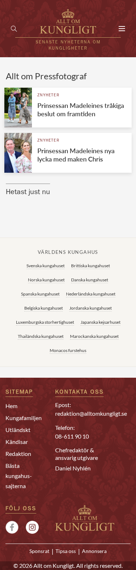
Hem (11, 405)
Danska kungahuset (89, 279)
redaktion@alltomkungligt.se (91, 413)
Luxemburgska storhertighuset (45, 322)
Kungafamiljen (23, 417)
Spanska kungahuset (40, 294)
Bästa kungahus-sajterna (18, 475)
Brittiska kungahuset (90, 265)
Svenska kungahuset (45, 265)
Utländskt (17, 429)
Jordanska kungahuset (90, 308)
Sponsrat (39, 551)
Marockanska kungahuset (94, 336)
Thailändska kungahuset (40, 336)
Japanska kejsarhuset (100, 322)
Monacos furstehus (68, 350)
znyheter (48, 95)
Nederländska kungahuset (90, 294)
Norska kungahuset (46, 279)
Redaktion (18, 453)
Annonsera (94, 551)
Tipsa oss (65, 551)
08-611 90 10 (72, 436)
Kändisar (16, 441)
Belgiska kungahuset (43, 308)
